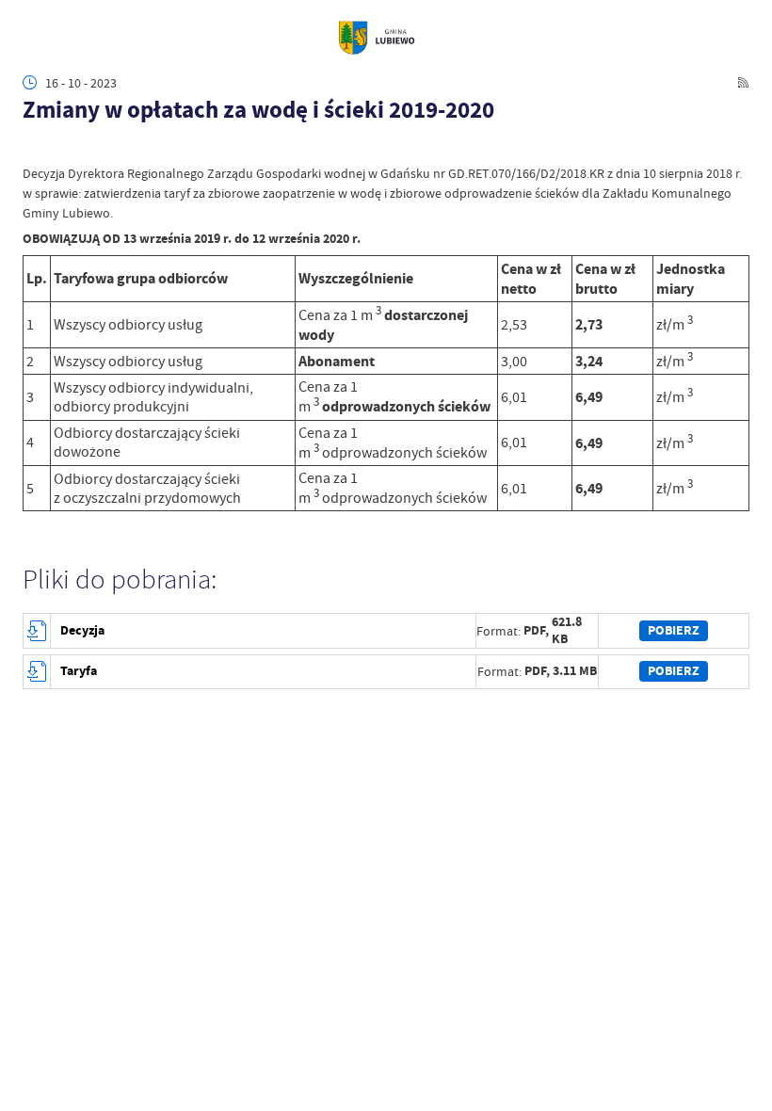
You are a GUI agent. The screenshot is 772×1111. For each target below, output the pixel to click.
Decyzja (82, 630)
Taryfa (78, 671)
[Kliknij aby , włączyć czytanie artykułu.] (32, 146)
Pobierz (674, 630)
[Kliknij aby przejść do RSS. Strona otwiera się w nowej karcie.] (743, 82)
